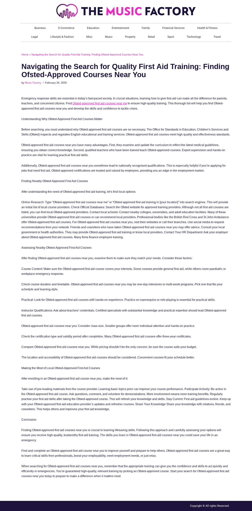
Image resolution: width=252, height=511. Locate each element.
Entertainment (120, 28)
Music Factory (33, 82)
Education (93, 28)
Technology (194, 36)
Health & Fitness (207, 28)
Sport (171, 36)
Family (146, 28)
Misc (89, 36)
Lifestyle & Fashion (62, 36)
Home (24, 54)
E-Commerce (66, 28)
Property (130, 36)
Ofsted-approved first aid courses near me (100, 103)
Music (109, 36)
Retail (151, 36)
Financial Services (173, 28)
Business (40, 28)
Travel (217, 36)
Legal (34, 36)
